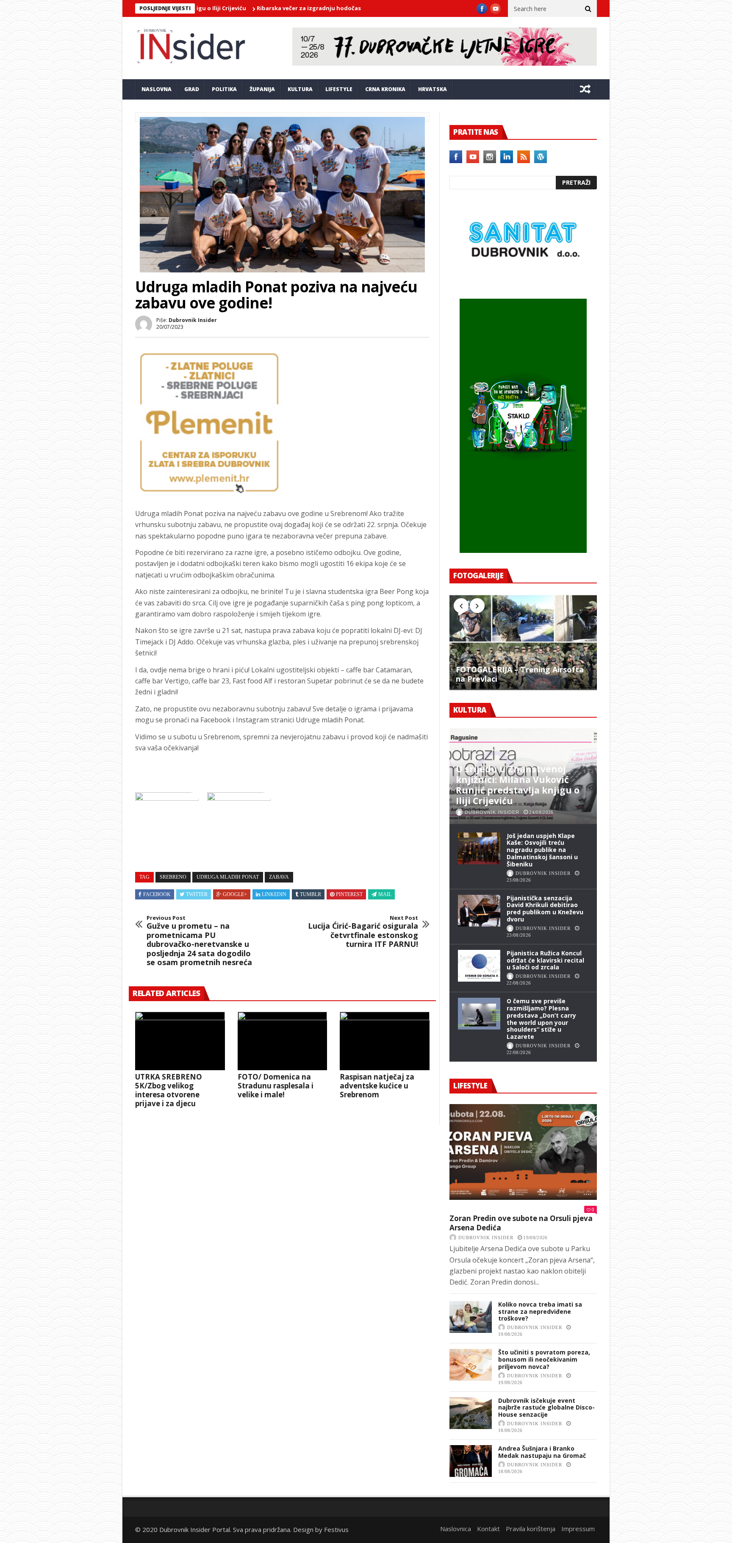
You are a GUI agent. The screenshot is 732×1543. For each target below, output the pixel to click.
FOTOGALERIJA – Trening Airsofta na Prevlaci (520, 674)
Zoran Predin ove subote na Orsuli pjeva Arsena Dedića (521, 1222)
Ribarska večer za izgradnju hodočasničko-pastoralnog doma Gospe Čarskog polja (325, 8)
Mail (384, 894)
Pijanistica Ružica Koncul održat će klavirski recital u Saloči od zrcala (545, 960)
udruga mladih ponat (228, 877)
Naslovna (156, 89)
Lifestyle (338, 89)
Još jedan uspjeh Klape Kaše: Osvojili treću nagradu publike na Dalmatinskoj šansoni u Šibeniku (542, 850)
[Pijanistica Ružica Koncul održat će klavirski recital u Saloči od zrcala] (479, 966)
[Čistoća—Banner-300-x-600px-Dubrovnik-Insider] (523, 550)
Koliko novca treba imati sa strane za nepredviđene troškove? (540, 1311)
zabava (279, 877)
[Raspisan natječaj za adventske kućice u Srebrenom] (385, 1041)
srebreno (173, 877)
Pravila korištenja (530, 1528)
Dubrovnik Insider (193, 320)
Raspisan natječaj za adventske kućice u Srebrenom (377, 1085)
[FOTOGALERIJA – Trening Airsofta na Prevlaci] (523, 642)
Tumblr (310, 894)
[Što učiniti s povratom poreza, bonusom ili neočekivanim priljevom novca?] (470, 1365)
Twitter (197, 894)
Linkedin (274, 894)
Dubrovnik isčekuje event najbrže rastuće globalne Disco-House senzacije (546, 1407)
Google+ (235, 894)
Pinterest (349, 894)
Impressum (578, 1528)
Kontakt (488, 1528)
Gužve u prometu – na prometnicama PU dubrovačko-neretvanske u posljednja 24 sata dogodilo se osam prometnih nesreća (199, 941)
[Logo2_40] (523, 280)
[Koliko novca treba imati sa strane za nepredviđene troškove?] (470, 1317)
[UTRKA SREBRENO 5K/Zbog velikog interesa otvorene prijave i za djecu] (180, 1041)
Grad (191, 89)
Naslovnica (455, 1528)
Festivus (336, 1529)
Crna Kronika (385, 89)
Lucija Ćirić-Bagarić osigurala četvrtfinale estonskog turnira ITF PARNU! (363, 932)
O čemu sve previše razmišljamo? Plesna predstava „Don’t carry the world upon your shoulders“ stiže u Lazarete (541, 1019)
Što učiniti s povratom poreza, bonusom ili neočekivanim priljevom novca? (544, 1359)
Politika (224, 89)
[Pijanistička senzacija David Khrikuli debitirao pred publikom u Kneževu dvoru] (479, 911)
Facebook (157, 894)
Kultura (300, 89)
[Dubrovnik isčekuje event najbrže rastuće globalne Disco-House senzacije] (470, 1413)
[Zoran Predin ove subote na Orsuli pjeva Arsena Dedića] (523, 1152)
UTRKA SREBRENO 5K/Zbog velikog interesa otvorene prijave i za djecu (168, 1090)
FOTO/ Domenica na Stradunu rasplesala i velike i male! (275, 1085)
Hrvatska (432, 89)
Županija (262, 89)
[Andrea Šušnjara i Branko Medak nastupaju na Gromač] (470, 1461)
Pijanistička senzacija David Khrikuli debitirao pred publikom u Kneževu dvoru (545, 908)
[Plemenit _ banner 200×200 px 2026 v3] (209, 494)
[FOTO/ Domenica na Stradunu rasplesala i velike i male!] (282, 1041)
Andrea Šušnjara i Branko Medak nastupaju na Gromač (542, 1452)
